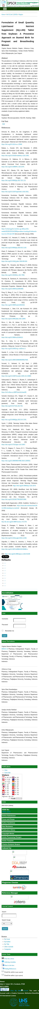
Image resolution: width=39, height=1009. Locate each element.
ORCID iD (5, 649)
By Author (7, 941)
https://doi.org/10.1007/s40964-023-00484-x (15, 549)
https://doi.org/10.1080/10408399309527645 (15, 360)
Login (28, 3)
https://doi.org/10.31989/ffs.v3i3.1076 (13, 167)
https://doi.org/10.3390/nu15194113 (12, 337)
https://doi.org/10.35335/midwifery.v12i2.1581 (15, 155)
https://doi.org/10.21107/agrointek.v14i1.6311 (15, 191)
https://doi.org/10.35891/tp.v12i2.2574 (24, 485)
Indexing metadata (10, 962)
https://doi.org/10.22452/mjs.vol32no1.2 (13, 348)
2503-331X (6, 812)
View (5, 770)
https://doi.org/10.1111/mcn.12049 (12, 144)
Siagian (21, 14)
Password (5, 624)
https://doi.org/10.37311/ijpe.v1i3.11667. (13, 444)
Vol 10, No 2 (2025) (11, 14)
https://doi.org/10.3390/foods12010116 (13, 305)
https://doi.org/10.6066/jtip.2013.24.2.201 (14, 419)
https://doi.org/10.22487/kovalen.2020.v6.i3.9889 (16, 376)
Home (3, 14)
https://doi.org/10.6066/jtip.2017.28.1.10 (13, 180)
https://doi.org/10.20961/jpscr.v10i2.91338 (17, 554)
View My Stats (15, 990)
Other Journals (8, 946)
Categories (7, 949)
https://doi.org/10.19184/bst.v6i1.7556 (13, 275)
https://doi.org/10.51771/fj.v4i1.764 (12, 406)
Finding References (10, 969)
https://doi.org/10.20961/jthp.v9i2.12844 (13, 318)
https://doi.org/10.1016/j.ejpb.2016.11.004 (14, 538)
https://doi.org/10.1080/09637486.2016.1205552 (16, 461)
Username (5, 619)
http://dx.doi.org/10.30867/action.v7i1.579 (14, 522)
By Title (6, 944)
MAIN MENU (5, 9)
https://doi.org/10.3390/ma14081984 (12, 289)
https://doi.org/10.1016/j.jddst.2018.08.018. (14, 261)
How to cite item (9, 965)
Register (34, 3)
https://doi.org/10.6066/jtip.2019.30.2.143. (14, 247)
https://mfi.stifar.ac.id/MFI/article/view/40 (14, 392)
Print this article (9, 959)
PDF (3, 124)
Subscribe (7, 772)
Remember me (9, 631)
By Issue (7, 939)
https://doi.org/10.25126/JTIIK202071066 (14, 499)
